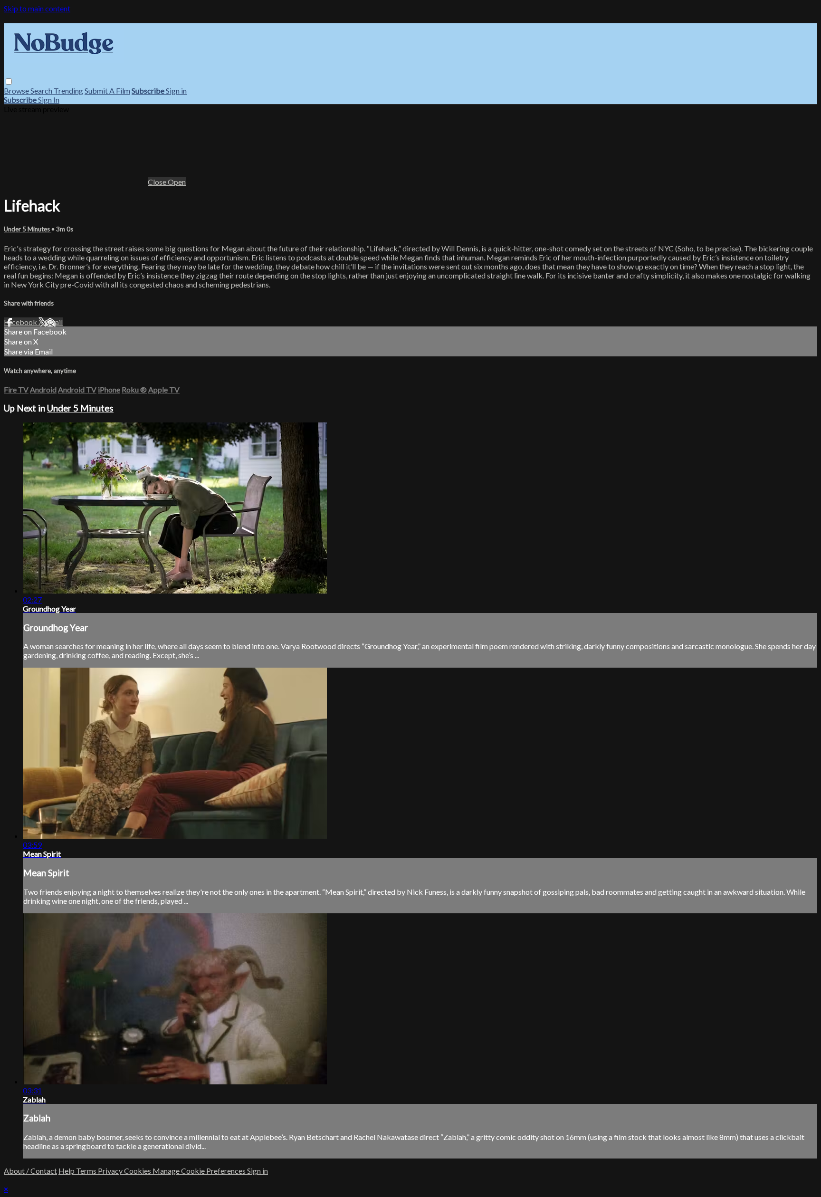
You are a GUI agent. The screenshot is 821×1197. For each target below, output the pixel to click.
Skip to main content (37, 8)
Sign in (176, 90)
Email (54, 321)
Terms (87, 1170)
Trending (68, 90)
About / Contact (30, 1170)
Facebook (21, 321)
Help (67, 1170)
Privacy (111, 1170)
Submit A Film (107, 90)
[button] (9, 81)
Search (42, 90)
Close (158, 181)
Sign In (48, 99)
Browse (17, 90)
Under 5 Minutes (27, 229)
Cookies (138, 1170)
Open (177, 181)
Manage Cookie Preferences (200, 1170)
